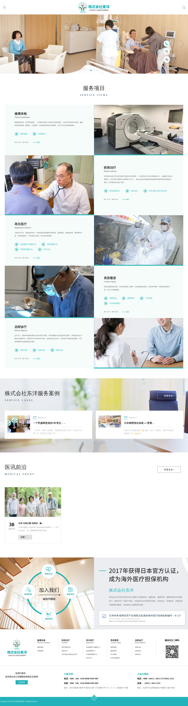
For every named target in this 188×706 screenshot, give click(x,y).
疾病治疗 (110, 167)
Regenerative (90, 643)
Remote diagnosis (21, 330)
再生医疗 (21, 224)
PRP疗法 (46, 249)
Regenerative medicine (23, 228)
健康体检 (21, 113)
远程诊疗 (21, 326)
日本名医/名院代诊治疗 (158, 191)
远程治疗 (138, 654)
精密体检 (23, 134)
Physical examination (22, 117)
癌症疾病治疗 (114, 191)
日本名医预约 (114, 303)
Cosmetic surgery (110, 282)
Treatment (65, 643)
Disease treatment (110, 171)
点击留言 (21, 682)
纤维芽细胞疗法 (26, 249)
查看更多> (169, 396)
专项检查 (41, 134)
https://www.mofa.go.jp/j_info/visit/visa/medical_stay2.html (127, 621)
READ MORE (22, 142)
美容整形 (110, 278)
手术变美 (148, 298)
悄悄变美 (113, 298)
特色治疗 (134, 191)
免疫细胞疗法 (52, 244)
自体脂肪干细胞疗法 (28, 244)
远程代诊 (23, 350)
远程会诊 (41, 350)
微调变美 (131, 298)
